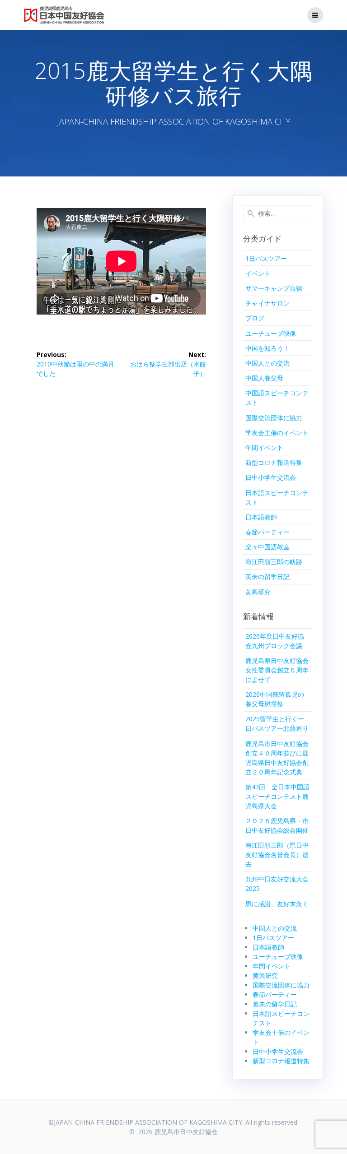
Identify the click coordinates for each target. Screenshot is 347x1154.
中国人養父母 (264, 378)
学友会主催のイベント (277, 432)
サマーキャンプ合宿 (273, 288)
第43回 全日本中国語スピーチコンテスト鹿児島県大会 (277, 796)
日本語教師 (261, 517)
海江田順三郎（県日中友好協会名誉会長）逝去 (277, 854)
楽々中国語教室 (267, 546)
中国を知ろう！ (267, 348)
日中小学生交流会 (270, 477)
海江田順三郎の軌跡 (273, 561)
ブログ (254, 318)
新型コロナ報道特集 (273, 462)
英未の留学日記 (267, 576)
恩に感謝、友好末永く (277, 903)
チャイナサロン (267, 303)
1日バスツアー (266, 258)
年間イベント (264, 447)
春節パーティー (267, 532)
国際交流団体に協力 (273, 417)
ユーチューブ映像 (270, 333)
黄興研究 (258, 592)
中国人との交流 (267, 363)
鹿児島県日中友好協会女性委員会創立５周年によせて (277, 670)
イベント (258, 273)
